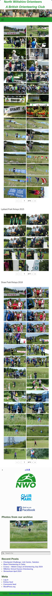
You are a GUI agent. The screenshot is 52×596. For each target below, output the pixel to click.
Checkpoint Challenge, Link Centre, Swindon (21, 562)
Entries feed (8, 582)
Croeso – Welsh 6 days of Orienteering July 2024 (23, 567)
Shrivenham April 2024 (12, 571)
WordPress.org (9, 587)
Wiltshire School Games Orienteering (18, 569)
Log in (5, 580)
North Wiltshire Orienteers (23, 1)
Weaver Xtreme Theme (40, 594)
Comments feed (9, 584)
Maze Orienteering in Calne (14, 564)
